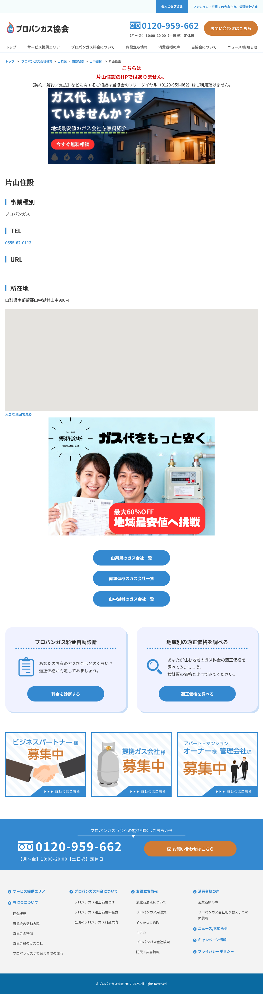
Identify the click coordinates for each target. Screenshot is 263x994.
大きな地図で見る (18, 414)
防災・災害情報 (147, 951)
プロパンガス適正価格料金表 (96, 912)
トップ (11, 47)
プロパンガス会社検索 (36, 61)
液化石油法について (151, 902)
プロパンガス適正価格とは (94, 902)
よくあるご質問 (147, 922)
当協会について (204, 47)
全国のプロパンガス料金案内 (96, 922)
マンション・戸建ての (225, 6)
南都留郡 (78, 61)
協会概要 (19, 913)
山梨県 (62, 61)
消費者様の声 (169, 47)
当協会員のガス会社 (28, 943)
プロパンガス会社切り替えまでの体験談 (223, 915)
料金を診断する (65, 694)
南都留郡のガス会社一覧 (131, 578)
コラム (141, 932)
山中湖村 (95, 61)
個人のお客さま (172, 6)
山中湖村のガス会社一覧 (131, 599)
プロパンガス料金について (93, 47)
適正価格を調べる (197, 694)
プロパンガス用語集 (151, 912)
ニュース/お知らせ (242, 47)
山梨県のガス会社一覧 (131, 558)
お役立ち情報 (136, 47)
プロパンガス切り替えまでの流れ (38, 953)
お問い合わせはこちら (230, 28)
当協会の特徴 (23, 933)
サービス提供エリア (43, 47)
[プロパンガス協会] (37, 33)
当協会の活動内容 (26, 923)
